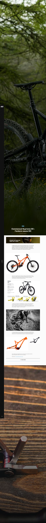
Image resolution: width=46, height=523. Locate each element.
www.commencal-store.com (19, 356)
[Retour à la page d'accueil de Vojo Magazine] (2, 107)
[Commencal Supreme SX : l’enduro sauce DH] (23, 263)
